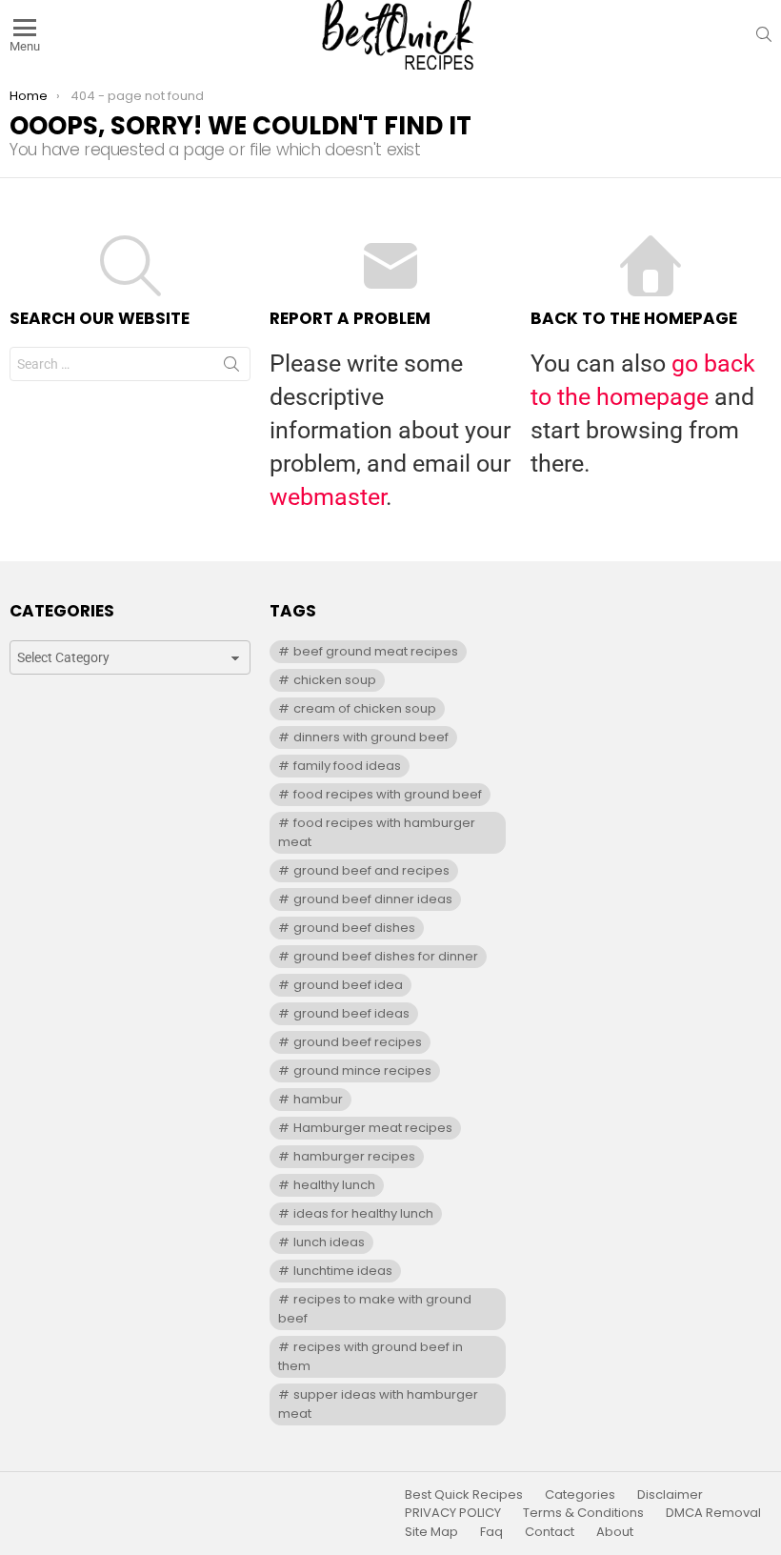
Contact (549, 1532)
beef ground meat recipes (375, 651)
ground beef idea (348, 985)
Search (231, 368)
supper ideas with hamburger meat (377, 1404)
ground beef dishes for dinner (385, 956)
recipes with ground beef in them (370, 1356)
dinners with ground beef (371, 737)
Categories (580, 1495)
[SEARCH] (763, 34)
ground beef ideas (351, 1013)
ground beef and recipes (371, 870)
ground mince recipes (362, 1070)
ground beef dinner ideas (372, 899)
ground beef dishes (354, 928)
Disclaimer (670, 1495)
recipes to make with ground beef (374, 1308)
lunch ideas (329, 1242)
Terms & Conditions (583, 1513)
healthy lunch (334, 1185)
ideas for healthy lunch (363, 1213)
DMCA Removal (713, 1513)
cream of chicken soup (364, 708)
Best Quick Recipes (464, 1495)
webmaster (328, 497)
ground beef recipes (357, 1042)
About (614, 1532)
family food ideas (347, 766)
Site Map (431, 1532)
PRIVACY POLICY (453, 1513)
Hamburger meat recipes (372, 1128)
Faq (491, 1532)
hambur (318, 1099)
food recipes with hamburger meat (376, 832)
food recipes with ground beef (387, 794)
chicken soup (334, 680)
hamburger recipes (354, 1156)
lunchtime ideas (342, 1271)
